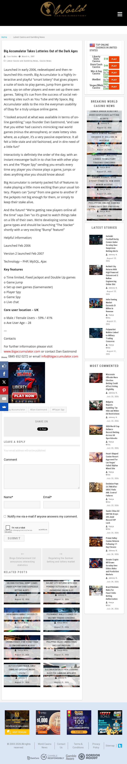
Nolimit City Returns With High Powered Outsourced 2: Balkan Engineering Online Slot (61, 587)
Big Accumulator (16, 410)
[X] (4, 382)
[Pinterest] (4, 390)
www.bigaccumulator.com (22, 351)
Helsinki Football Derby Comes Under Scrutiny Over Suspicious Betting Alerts (22, 587)
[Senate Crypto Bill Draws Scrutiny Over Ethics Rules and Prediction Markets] (96, 563)
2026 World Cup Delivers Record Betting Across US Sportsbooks (112, 432)
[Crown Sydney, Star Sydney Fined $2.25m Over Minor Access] (22, 635)
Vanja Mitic (23, 623)
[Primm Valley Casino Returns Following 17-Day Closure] (96, 542)
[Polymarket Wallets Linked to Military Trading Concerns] (61, 607)
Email (47, 497)
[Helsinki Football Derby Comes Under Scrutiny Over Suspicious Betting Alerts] (22, 580)
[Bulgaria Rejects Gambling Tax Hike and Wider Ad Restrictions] (96, 405)
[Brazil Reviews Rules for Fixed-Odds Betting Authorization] (96, 591)
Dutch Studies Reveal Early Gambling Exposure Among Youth (22, 669)
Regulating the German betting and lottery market (61, 560)
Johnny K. (23, 595)
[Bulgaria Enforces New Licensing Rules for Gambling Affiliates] (61, 662)
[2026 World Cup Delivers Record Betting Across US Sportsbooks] (96, 430)
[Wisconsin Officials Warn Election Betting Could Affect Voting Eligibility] (96, 378)
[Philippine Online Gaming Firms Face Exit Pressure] (61, 635)
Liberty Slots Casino (96, 59)
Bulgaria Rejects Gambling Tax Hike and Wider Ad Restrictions (112, 408)
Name (8, 497)
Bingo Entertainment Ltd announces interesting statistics (23, 561)
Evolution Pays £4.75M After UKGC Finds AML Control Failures (112, 490)
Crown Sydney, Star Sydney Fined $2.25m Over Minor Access (104, 181)
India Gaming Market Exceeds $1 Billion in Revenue (104, 137)
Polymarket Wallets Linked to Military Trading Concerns (104, 159)
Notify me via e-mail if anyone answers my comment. (43, 516)
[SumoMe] (4, 407)
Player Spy (59, 410)
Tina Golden (12, 56)
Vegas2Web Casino (96, 86)
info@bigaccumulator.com (60, 356)
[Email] (4, 398)
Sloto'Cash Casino (96, 65)
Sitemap (110, 745)
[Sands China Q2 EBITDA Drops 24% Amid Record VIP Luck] (96, 514)
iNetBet (96, 79)
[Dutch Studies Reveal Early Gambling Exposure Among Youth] (22, 662)
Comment (10, 459)
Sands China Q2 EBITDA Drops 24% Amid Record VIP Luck (112, 517)
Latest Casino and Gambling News (22, 61)
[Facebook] (4, 374)
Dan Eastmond (39, 410)
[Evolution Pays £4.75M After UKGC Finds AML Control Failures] (96, 487)
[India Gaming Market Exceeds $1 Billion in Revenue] (22, 607)
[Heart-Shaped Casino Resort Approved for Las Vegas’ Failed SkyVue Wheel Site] (96, 457)
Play (114, 59)
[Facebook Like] (4, 365)
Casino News (45, 61)
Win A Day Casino (96, 72)
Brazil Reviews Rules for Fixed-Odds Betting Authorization (112, 593)
